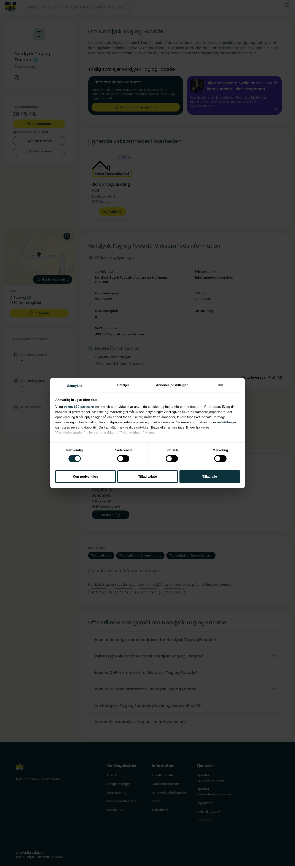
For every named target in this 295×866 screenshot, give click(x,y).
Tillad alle (209, 476)
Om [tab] (220, 385)
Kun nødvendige (85, 476)
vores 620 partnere (79, 406)
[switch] (123, 458)
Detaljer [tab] (123, 385)
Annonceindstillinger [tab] (172, 385)
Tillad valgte (147, 476)
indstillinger (227, 422)
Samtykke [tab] (74, 385)
